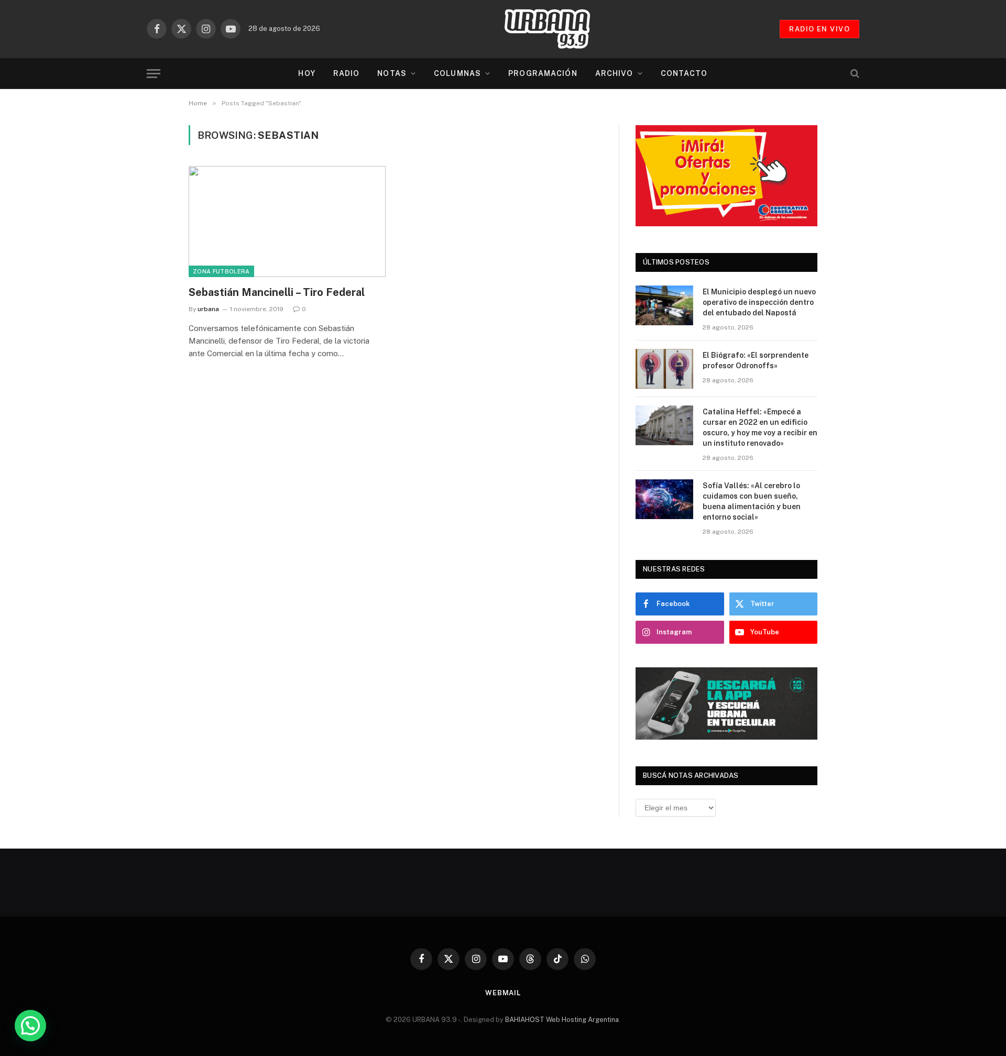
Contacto (684, 73)
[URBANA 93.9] (558, 29)
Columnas (457, 73)
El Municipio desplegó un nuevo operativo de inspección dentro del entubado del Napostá (759, 302)
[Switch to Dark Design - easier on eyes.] (837, 73)
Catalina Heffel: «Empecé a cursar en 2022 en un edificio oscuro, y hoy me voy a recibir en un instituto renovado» (760, 427)
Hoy (306, 73)
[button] (30, 1025)
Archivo (614, 73)
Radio (346, 73)
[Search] (853, 73)
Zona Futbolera (221, 271)
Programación (542, 73)
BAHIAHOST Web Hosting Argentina (562, 1020)
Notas (392, 73)
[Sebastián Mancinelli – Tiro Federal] (287, 221)
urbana (208, 309)
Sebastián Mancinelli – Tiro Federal (277, 292)
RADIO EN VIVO (819, 29)
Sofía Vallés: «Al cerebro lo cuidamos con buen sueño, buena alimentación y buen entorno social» (752, 501)
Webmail (503, 993)
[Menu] (153, 73)
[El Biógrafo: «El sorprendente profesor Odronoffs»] (664, 369)
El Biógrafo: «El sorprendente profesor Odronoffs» (755, 360)
